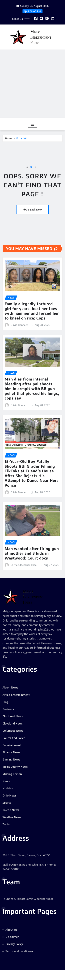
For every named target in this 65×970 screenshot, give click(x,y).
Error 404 (21, 138)
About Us (11, 930)
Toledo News (10, 810)
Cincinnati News (12, 716)
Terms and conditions (19, 951)
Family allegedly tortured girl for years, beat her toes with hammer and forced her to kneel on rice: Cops (32, 310)
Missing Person (12, 774)
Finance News (11, 752)
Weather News (11, 817)
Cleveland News (12, 723)
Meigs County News (15, 766)
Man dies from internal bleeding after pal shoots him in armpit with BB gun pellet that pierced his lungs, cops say (32, 388)
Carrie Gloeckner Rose (23, 564)
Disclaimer (12, 937)
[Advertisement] (32, 83)
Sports (6, 802)
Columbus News (12, 730)
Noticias (7, 788)
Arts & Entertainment (16, 695)
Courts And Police (13, 738)
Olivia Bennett (19, 324)
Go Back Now (34, 209)
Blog (5, 702)
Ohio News (9, 795)
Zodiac (6, 824)
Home (8, 138)
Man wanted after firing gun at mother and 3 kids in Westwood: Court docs (32, 553)
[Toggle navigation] (32, 124)
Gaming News (11, 759)
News (6, 781)
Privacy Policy (14, 944)
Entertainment (11, 745)
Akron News (10, 687)
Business (8, 709)
